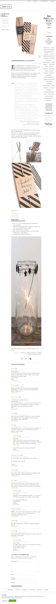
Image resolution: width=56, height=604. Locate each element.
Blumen (46, 54)
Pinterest (49, 106)
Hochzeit (51, 64)
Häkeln (45, 68)
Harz (53, 62)
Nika (12, 368)
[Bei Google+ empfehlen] (26, 358)
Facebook (49, 105)
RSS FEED (49, 109)
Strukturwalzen (49, 92)
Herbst (45, 64)
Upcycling (51, 94)
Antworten (14, 380)
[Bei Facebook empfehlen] (22, 358)
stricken (49, 89)
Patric (13, 385)
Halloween (47, 62)
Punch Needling (49, 77)
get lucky (14, 397)
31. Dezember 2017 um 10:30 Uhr (21, 437)
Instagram (49, 103)
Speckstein (47, 85)
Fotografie (49, 41)
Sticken (52, 87)
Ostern (52, 73)
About (29, 1)
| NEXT (7, 29)
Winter (49, 100)
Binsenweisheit (49, 51)
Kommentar (15, 561)
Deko (49, 44)
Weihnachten (49, 98)
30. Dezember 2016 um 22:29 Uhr (19, 510)
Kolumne (51, 68)
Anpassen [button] (5, 600)
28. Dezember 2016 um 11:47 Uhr (21, 541)
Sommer (49, 83)
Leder (51, 70)
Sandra (15, 435)
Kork (46, 70)
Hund (51, 66)
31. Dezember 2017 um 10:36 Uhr (19, 414)
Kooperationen (44, 1)
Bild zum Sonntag (49, 49)
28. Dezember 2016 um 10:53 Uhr (19, 532)
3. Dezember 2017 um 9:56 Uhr (20, 492)
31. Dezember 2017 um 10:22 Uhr (19, 426)
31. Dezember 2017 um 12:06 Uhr (19, 398)
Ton (45, 94)
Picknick (49, 75)
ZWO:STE (6, 7)
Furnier (46, 58)
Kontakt (52, 1)
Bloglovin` (49, 107)
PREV (3, 29)
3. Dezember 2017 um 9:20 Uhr (18, 481)
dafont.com (16, 445)
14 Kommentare (5, 26)
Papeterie (5, 22)
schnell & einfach (49, 79)
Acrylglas (46, 47)
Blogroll (35, 1)
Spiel (53, 85)
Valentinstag (49, 96)
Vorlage (18, 223)
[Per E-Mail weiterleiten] (30, 358)
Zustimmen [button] (12, 600)
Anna (13, 520)
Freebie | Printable (25, 352)
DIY (7, 21)
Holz (46, 66)
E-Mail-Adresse (14, 578)
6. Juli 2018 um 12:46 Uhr (17, 386)
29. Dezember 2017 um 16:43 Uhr (19, 456)
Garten (52, 58)
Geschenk (33, 352)
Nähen (46, 73)
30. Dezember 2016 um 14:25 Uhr (19, 522)
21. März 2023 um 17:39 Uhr (18, 370)
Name (13, 574)
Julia (13, 413)
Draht (52, 54)
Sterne (39, 354)
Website (13, 582)
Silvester (35, 354)
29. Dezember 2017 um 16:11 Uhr (19, 471)
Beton (53, 47)
